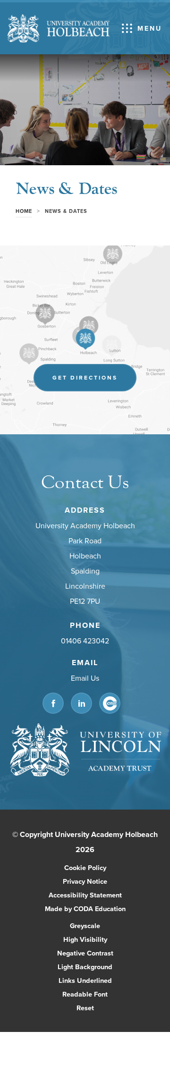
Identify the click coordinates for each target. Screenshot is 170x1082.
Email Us (85, 678)
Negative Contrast (85, 953)
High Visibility (85, 939)
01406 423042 (85, 641)
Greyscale (85, 925)
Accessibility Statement (85, 895)
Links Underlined (85, 980)
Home (24, 211)
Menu (149, 28)
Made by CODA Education (95, 909)
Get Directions (94, 382)
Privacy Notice (85, 881)
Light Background (85, 967)
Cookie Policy (85, 867)
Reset (85, 1008)
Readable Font (85, 994)
